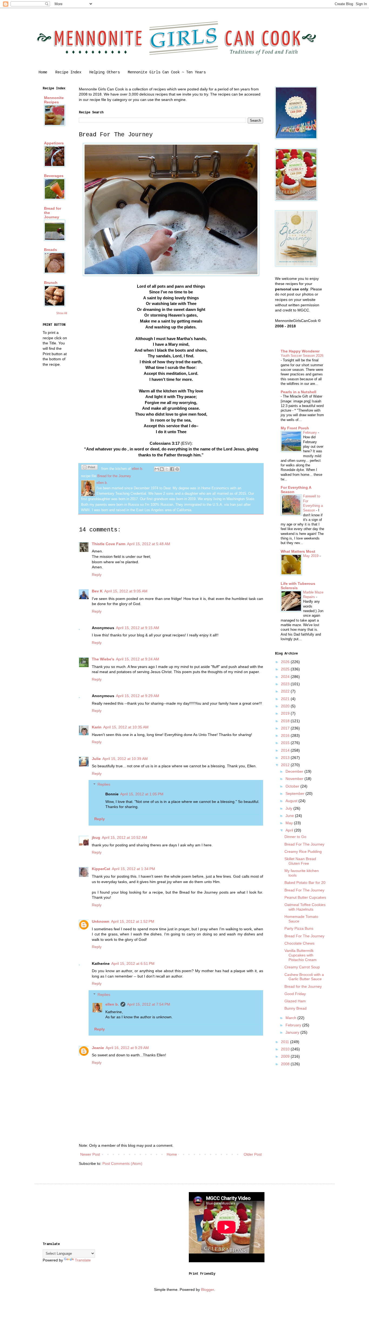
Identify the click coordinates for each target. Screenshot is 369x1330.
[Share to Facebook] (172, 469)
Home (43, 72)
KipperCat (101, 869)
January (293, 1032)
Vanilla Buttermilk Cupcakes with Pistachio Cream (300, 955)
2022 (286, 691)
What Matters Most (298, 551)
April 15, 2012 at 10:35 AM (126, 727)
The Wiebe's (103, 659)
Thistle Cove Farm (108, 544)
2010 (286, 1049)
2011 (285, 1042)
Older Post (253, 1154)
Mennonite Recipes (54, 100)
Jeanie (98, 1048)
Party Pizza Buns (298, 928)
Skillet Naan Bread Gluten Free (300, 861)
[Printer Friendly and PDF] (89, 467)
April (290, 830)
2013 (286, 757)
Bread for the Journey (114, 476)
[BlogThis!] (162, 469)
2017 (286, 728)
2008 (286, 1064)
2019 (286, 713)
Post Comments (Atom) (122, 1163)
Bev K (97, 591)
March (291, 1018)
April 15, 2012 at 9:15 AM (137, 628)
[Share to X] (167, 469)
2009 (286, 1056)
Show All (61, 313)
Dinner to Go (295, 836)
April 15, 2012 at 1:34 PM (133, 869)
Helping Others (104, 72)
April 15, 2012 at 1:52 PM (132, 921)
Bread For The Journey (304, 844)
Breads (50, 249)
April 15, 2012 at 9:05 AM (125, 591)
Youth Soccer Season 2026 (302, 356)
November (295, 778)
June (290, 815)
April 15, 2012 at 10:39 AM (125, 758)
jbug (96, 837)
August (292, 801)
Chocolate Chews (299, 943)
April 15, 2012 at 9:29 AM (137, 696)
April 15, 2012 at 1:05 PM (141, 794)
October (293, 786)
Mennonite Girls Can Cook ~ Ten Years (167, 72)
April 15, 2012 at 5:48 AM (148, 544)
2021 (286, 699)
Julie (96, 758)
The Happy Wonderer (300, 351)
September (296, 793)
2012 (286, 765)
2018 (286, 721)
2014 (286, 750)
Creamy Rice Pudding (303, 851)
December (295, 771)
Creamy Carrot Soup (302, 967)
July (289, 808)
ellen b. (112, 1004)
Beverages (53, 176)
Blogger (207, 1289)
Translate (83, 1260)
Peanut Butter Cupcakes (305, 897)
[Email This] (156, 469)
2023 (286, 684)
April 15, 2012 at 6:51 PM (133, 963)
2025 (286, 669)
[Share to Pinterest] (177, 469)
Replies (104, 784)
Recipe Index (68, 72)
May (290, 823)
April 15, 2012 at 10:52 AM (124, 837)
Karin (97, 727)
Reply (97, 574)
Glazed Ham (295, 1001)
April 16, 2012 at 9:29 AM (127, 1048)
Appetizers (54, 143)
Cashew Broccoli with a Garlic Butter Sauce (304, 976)
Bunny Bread (295, 1008)
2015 (286, 743)
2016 (286, 735)
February (310, 432)
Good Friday (295, 994)
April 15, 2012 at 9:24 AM (137, 659)
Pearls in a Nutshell (298, 392)
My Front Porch (295, 428)
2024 (286, 676)
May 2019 (311, 556)
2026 (286, 662)
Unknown (100, 921)
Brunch (51, 282)
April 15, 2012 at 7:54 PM (148, 1004)
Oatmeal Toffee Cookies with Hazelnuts (305, 906)
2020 (286, 706)
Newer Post (90, 1154)
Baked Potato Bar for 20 (305, 882)
